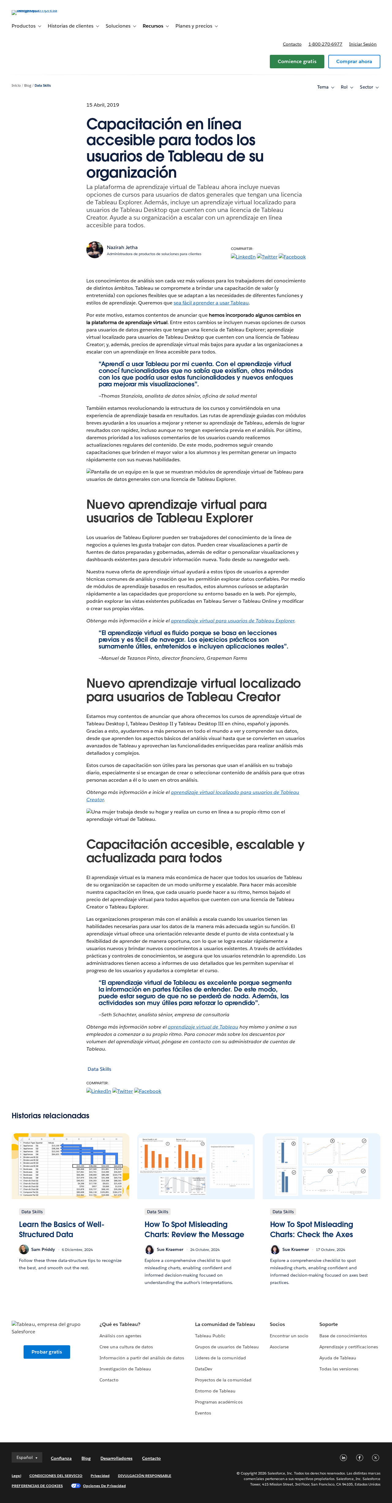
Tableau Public (210, 1336)
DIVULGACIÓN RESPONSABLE (145, 1475)
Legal (16, 1475)
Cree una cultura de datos (126, 1347)
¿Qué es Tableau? (120, 1324)
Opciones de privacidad (104, 1485)
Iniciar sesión (363, 44)
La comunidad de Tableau (225, 1324)
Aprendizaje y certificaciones (348, 1347)
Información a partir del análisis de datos (142, 1358)
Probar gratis (47, 1352)
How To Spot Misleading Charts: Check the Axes (311, 1230)
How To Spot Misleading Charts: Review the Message (194, 1230)
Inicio (16, 85)
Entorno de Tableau (215, 1391)
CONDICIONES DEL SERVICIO (56, 1475)
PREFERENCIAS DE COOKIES (37, 1485)
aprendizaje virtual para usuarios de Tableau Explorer (232, 620)
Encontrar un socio (289, 1336)
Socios (277, 1324)
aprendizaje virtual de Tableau (203, 1027)
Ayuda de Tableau (337, 1358)
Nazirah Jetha (122, 247)
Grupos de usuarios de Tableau (227, 1347)
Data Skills (43, 85)
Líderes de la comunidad (220, 1358)
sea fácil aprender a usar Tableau (211, 303)
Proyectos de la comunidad (223, 1380)
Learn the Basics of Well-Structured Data (61, 1230)
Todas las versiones (338, 1369)
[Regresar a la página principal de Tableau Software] (35, 10)
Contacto (292, 44)
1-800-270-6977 (325, 44)
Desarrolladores (116, 1458)
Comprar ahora (354, 61)
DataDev (203, 1369)
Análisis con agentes (120, 1336)
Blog (27, 85)
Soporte (328, 1324)
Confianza (61, 1458)
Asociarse (279, 1347)
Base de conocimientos (343, 1336)
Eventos (203, 1413)
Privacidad (100, 1475)
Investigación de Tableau (125, 1369)
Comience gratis (297, 61)
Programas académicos (218, 1402)
